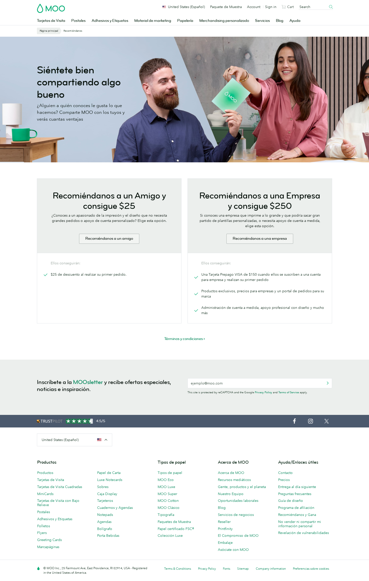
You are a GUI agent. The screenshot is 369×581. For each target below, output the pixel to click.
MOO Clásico (168, 507)
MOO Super (167, 494)
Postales (78, 20)
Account (253, 7)
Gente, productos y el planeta (242, 487)
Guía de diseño (290, 500)
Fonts (226, 568)
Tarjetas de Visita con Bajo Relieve (58, 502)
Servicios (262, 20)
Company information (271, 568)
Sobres (102, 487)
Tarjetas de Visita (51, 20)
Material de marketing (152, 20)
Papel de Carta (108, 472)
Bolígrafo (104, 528)
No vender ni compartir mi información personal (299, 523)
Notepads (105, 514)
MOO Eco (166, 479)
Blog (279, 20)
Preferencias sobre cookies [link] (311, 568)
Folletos (43, 526)
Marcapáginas (48, 547)
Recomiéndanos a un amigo (109, 238)
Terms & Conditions (177, 568)
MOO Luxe (166, 487)
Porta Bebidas (108, 535)
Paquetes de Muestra (174, 521)
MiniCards (45, 494)
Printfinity (225, 528)
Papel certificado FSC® (176, 528)
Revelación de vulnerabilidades (303, 532)
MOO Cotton (168, 500)
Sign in (270, 7)
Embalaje (225, 542)
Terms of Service (288, 392)
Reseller (224, 521)
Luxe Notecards (109, 479)
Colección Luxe (170, 535)
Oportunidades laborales (238, 500)
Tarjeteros (105, 500)
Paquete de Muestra (226, 7)
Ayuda (294, 20)
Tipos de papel (170, 472)
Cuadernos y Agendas (115, 507)
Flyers (42, 532)
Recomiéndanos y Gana (297, 514)
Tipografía (166, 514)
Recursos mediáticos (234, 479)
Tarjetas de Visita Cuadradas (59, 487)
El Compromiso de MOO (238, 535)
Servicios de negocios (236, 514)
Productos (45, 472)
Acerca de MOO (231, 472)
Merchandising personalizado (224, 20)
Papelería (185, 20)
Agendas (104, 521)
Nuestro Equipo (230, 494)
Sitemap (243, 568)
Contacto (285, 472)
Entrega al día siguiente (297, 487)
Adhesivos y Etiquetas (110, 20)
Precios (284, 479)
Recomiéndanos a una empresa (260, 238)
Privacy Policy (263, 392)
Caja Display (107, 494)
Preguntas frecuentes (294, 494)
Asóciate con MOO (233, 549)
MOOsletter (88, 382)
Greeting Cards (49, 540)
